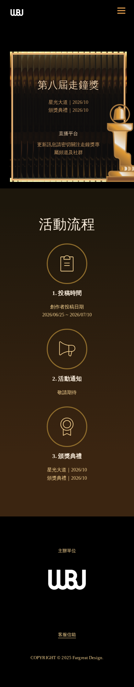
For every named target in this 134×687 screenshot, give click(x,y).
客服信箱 (67, 634)
